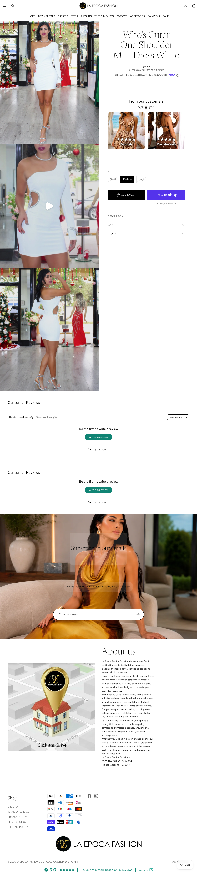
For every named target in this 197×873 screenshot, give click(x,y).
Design (112, 233)
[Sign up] (138, 614)
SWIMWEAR (154, 16)
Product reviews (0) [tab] (21, 417)
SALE (166, 16)
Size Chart (14, 806)
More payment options (166, 203)
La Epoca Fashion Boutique (33, 861)
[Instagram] (96, 796)
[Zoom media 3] (49, 329)
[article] (126, 130)
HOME (31, 16)
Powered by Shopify (65, 861)
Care (111, 225)
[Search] (12, 6)
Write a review (98, 437)
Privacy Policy (17, 817)
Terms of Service (18, 811)
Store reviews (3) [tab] (46, 417)
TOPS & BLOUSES (104, 16)
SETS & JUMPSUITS (81, 16)
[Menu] (4, 5)
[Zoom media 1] (49, 82)
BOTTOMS (121, 16)
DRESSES (63, 16)
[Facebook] (89, 796)
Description (115, 216)
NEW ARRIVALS (46, 16)
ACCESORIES (137, 16)
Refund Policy (17, 822)
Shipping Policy (18, 827)
